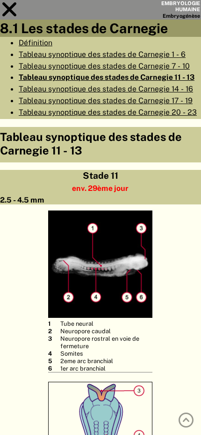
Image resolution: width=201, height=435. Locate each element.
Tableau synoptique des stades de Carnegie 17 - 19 (106, 100)
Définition (35, 42)
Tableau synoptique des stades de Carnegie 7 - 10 (104, 65)
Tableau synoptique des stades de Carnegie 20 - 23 (108, 112)
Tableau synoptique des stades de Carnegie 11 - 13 (106, 77)
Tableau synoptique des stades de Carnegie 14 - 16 (106, 88)
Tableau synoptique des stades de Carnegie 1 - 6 (102, 54)
